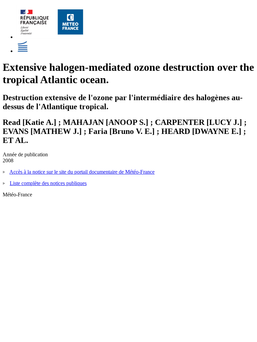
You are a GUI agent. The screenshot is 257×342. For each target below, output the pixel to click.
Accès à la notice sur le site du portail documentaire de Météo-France (82, 172)
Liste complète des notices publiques (48, 183)
